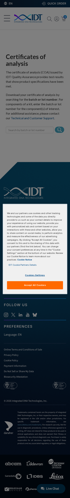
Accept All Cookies (35, 285)
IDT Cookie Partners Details (23, 265)
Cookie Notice (24, 259)
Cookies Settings (35, 275)
